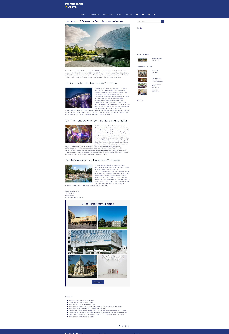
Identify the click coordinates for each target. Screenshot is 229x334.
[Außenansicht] (78, 88)
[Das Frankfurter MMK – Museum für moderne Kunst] (112, 266)
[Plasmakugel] (78, 126)
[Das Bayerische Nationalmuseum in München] (82, 266)
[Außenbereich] (78, 165)
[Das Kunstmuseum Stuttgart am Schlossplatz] (97, 242)
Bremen (93, 73)
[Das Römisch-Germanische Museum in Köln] (82, 217)
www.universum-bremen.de (74, 197)
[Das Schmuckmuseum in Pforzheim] (112, 217)
